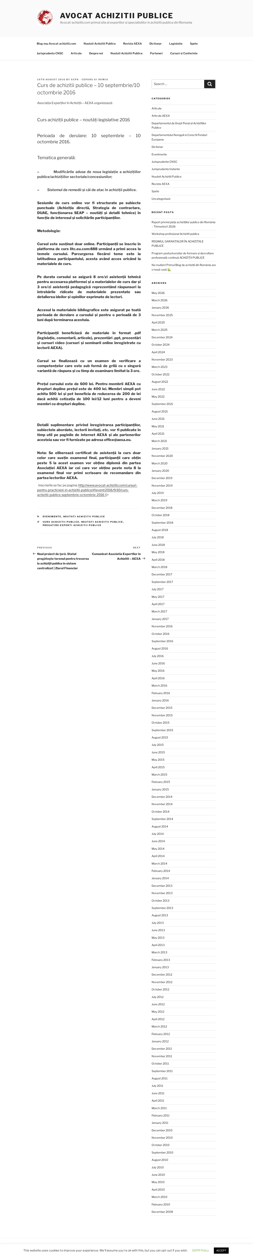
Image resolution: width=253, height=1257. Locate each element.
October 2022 (160, 374)
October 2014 (160, 811)
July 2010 (158, 1167)
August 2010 (160, 1159)
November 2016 (162, 626)
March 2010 (159, 1197)
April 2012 (158, 1019)
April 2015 (158, 767)
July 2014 (158, 833)
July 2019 (158, 493)
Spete (194, 43)
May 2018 (158, 552)
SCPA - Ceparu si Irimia (89, 79)
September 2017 (162, 582)
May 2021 (158, 426)
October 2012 (160, 989)
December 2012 (162, 974)
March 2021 (159, 441)
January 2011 (160, 1122)
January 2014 (160, 878)
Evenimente (52, 516)
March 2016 (159, 685)
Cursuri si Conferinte (183, 53)
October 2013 (160, 900)
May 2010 (158, 1182)
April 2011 (158, 1100)
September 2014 (162, 819)
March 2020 (160, 463)
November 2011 (162, 1056)
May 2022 (158, 396)
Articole (76, 53)
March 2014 (159, 863)
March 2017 (159, 611)
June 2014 (158, 841)
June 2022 (158, 389)
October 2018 (160, 515)
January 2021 (160, 448)
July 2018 (158, 537)
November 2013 (162, 893)
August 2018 (160, 530)
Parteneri (156, 53)
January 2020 (160, 470)
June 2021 (158, 418)
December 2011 (162, 1048)
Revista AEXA (132, 43)
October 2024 (161, 344)
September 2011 (162, 1071)
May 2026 (158, 293)
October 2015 (160, 722)
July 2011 (157, 1085)
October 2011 (160, 1063)
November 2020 (162, 455)
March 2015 (159, 774)
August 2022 (160, 381)
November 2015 (162, 715)
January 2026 (160, 307)
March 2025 (159, 329)
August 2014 (160, 826)
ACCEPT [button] (221, 1250)
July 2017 (157, 589)
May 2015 (158, 759)
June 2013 (158, 930)
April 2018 (158, 559)
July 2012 (157, 997)
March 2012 (159, 1026)
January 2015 (160, 789)
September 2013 (162, 908)
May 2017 (158, 596)
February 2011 (161, 1115)
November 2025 (162, 315)
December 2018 (162, 507)
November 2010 (162, 1137)
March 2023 (159, 366)
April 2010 (158, 1189)
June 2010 (158, 1174)
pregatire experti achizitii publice (72, 525)
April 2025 (158, 322)
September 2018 (162, 522)
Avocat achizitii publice (116, 15)
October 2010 (161, 1145)
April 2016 (158, 678)
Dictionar (155, 43)
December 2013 (162, 885)
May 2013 (158, 937)
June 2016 (158, 663)
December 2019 (162, 478)
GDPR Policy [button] (200, 1250)
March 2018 (159, 567)
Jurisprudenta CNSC (50, 53)
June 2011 (158, 1093)
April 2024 (158, 352)
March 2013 (159, 952)
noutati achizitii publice (102, 521)
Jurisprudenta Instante (166, 169)
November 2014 (162, 804)
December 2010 (162, 1130)
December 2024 (162, 337)
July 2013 (158, 922)
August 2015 (160, 737)
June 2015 (158, 752)
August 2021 (160, 411)
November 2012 (162, 982)
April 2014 (158, 856)
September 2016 (162, 641)
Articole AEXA (161, 115)
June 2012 (158, 1004)
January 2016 (160, 700)
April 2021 (158, 433)
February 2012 (161, 1034)
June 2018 (158, 544)
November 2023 (162, 359)
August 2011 (160, 1078)
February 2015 (161, 781)
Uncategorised (161, 198)
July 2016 (158, 656)
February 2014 (161, 870)
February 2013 (161, 959)
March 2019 (159, 500)
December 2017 (162, 574)
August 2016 (160, 648)
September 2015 (162, 730)
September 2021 (162, 404)
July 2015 (158, 744)
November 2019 (162, 485)
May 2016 (158, 670)
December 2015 (162, 707)
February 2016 (161, 693)
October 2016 (160, 633)
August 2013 (160, 915)
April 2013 (158, 945)
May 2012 (158, 1011)
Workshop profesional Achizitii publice (175, 233)
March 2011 (159, 1108)
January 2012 (160, 1041)
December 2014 (162, 796)
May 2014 (158, 848)
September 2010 (162, 1152)
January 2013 (160, 967)
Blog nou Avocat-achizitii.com (56, 43)
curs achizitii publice (61, 521)
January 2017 (160, 619)
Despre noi (96, 53)
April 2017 (158, 604)
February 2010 (161, 1204)
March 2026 (159, 300)
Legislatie (175, 43)
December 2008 (162, 1211)
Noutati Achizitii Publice (100, 43)
